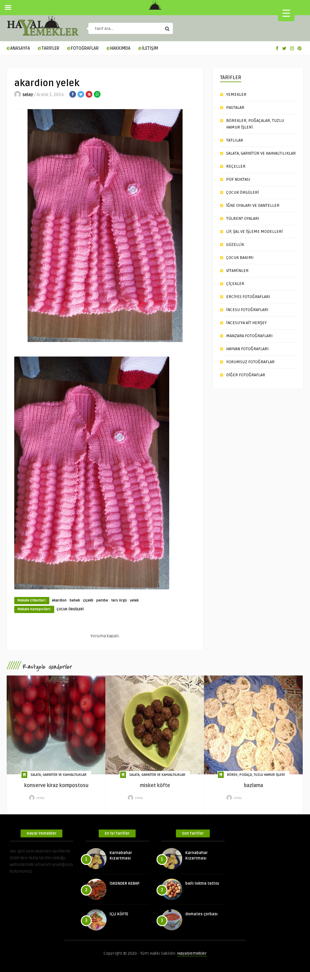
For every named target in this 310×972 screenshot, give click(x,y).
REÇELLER (236, 166)
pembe (102, 600)
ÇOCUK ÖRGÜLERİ (70, 609)
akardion (59, 600)
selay (27, 94)
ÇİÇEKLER (235, 283)
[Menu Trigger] (286, 13)
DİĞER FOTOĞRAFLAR (245, 374)
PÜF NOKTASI (238, 179)
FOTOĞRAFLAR (85, 48)
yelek (134, 600)
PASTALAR (235, 107)
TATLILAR (234, 140)
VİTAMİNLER (237, 270)
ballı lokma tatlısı (202, 883)
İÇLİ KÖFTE (119, 914)
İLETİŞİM (150, 48)
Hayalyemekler (192, 953)
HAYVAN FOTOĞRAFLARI (247, 348)
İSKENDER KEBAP (125, 883)
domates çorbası (201, 914)
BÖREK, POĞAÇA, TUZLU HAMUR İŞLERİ (256, 775)
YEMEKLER (236, 94)
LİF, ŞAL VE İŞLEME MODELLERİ (254, 231)
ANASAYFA (20, 48)
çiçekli (88, 600)
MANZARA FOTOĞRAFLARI (249, 335)
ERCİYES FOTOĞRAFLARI (248, 296)
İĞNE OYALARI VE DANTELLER (252, 205)
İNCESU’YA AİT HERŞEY (246, 322)
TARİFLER (50, 48)
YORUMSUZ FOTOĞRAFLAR (250, 361)
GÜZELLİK (235, 244)
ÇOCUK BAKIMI (240, 257)
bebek (75, 600)
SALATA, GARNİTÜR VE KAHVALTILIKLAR (261, 153)
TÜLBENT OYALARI (242, 218)
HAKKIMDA (120, 48)
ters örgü (119, 600)
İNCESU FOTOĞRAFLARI (247, 309)
